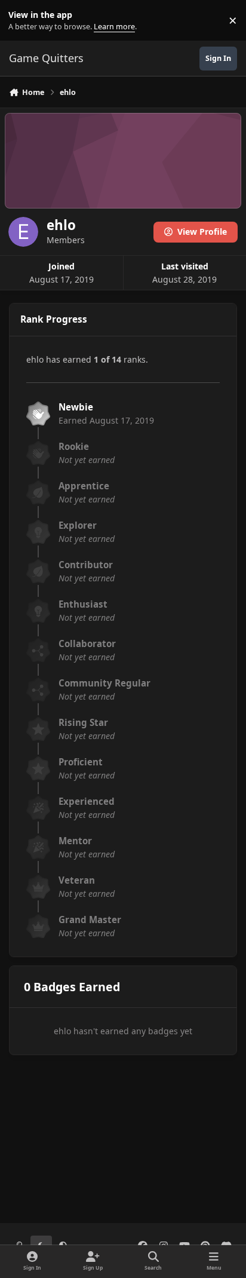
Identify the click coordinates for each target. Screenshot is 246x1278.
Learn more (23, 20)
